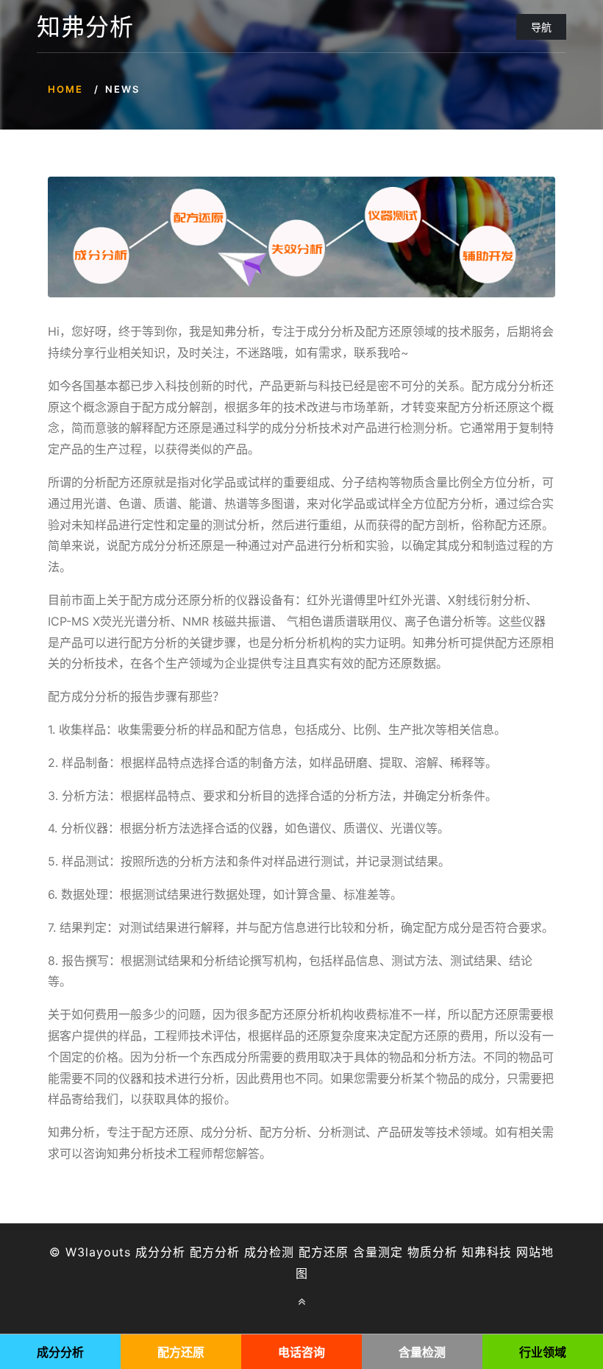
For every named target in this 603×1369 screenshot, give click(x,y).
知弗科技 (487, 1252)
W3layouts (98, 1252)
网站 (528, 1252)
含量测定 (378, 1252)
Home (65, 89)
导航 (541, 27)
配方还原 (324, 1252)
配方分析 (215, 1252)
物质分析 (432, 1252)
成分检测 (269, 1252)
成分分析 (160, 1252)
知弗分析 (85, 27)
